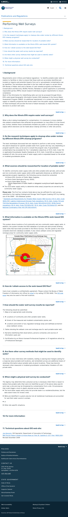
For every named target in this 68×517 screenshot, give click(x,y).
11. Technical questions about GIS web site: (18, 65)
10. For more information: (11, 61)
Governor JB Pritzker (6, 512)
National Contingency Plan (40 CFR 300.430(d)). (20, 207)
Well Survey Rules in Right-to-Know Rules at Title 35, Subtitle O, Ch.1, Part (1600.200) (33, 435)
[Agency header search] (60, 8)
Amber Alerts (5, 508)
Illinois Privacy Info (38, 508)
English (52, 8)
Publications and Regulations (14, 16)
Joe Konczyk (7, 433)
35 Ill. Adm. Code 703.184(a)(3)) (45, 205)
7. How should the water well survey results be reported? (23, 51)
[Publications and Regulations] (64, 16)
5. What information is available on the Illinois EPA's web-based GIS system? (29, 44)
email (32, 293)
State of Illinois (5, 483)
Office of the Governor (8, 486)
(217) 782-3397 (6, 473)
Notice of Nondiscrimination (9, 455)
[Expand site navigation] (65, 8)
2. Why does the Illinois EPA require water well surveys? (22, 32)
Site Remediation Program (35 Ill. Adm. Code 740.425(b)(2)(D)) (28, 203)
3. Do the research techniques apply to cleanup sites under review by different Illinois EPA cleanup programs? (33, 36)
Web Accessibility (6, 504)
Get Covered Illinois (7, 495)
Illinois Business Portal (8, 492)
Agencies (55, 1)
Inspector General (6, 489)
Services (64, 1)
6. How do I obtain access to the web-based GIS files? (22, 48)
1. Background (7, 28)
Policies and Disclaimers (8, 452)
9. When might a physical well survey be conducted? (21, 58)
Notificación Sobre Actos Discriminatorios (13, 458)
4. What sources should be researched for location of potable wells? (27, 41)
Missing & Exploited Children (41, 504)
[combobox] (53, 8)
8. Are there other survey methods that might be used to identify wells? (28, 55)
